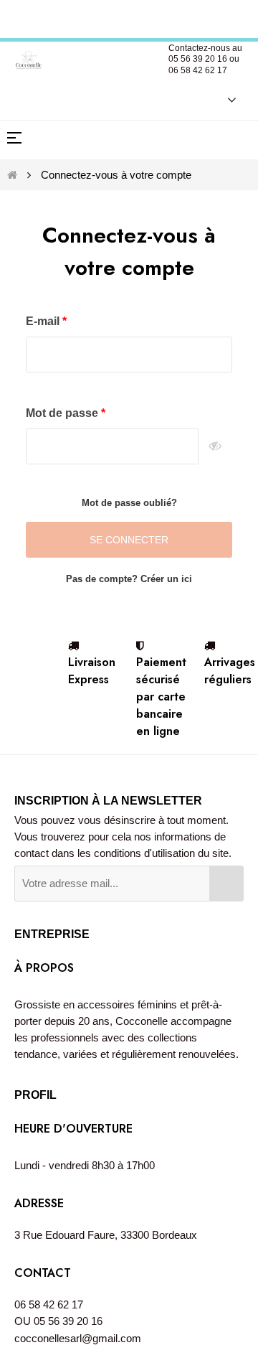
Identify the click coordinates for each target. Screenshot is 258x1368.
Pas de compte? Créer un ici (129, 578)
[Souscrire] (226, 883)
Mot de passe (63, 413)
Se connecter (129, 539)
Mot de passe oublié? (129, 502)
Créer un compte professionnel (130, 17)
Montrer (215, 446)
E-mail (44, 321)
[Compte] (225, 99)
